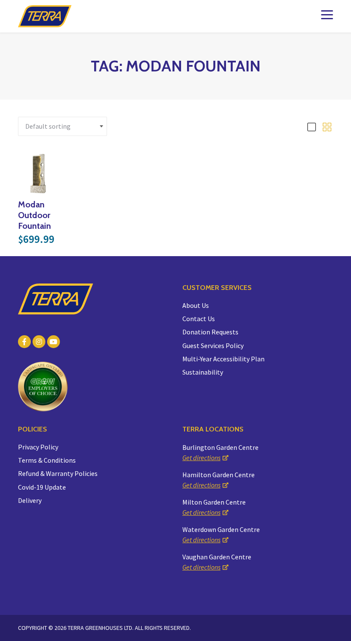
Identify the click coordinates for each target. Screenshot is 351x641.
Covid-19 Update (42, 487)
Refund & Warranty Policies (58, 473)
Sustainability (202, 372)
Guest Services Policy (213, 345)
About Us (195, 305)
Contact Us (198, 318)
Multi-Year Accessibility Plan (223, 358)
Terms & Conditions (47, 460)
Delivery (30, 500)
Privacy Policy (38, 447)
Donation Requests (210, 332)
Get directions (201, 457)
